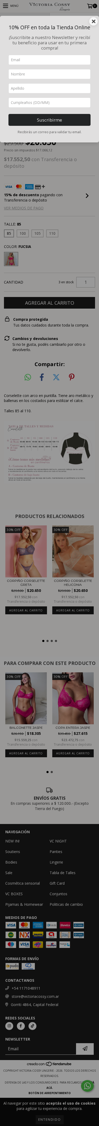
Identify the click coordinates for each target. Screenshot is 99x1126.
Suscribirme (49, 120)
